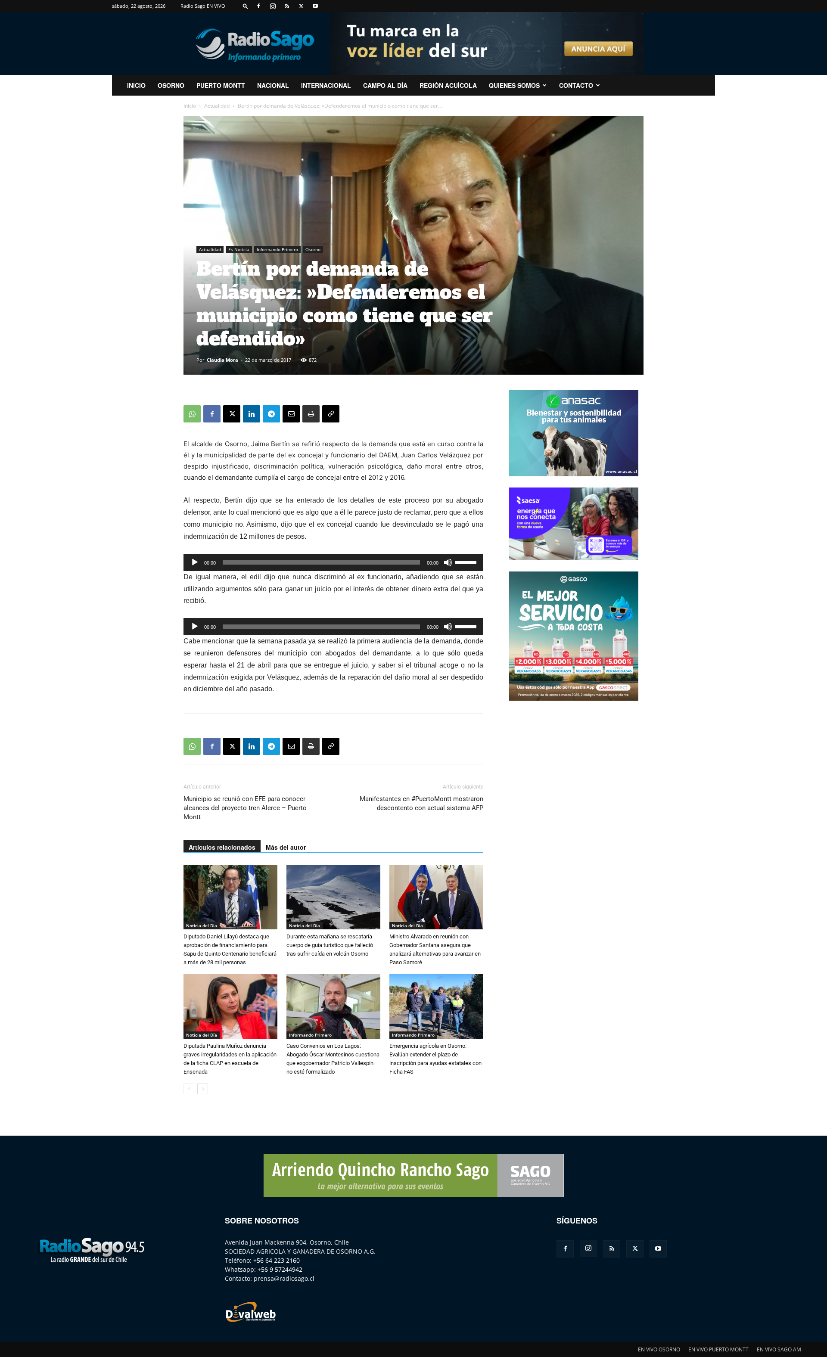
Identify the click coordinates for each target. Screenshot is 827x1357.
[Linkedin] (251, 413)
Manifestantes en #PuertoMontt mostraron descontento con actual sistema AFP (421, 803)
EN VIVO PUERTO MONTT (718, 1349)
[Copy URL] (330, 413)
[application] (333, 562)
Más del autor (286, 847)
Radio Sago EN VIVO (202, 6)
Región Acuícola (448, 85)
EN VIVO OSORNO (659, 1349)
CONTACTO (576, 85)
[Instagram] (272, 6)
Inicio (189, 105)
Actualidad (217, 105)
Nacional (273, 85)
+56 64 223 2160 (276, 1260)
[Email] (291, 413)
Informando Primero (277, 249)
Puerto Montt (220, 85)
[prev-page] (188, 1089)
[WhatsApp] (192, 413)
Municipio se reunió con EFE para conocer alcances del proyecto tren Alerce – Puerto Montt (245, 808)
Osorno (171, 85)
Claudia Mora (222, 360)
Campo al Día (385, 85)
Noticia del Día (201, 925)
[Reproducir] (194, 562)
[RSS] (286, 6)
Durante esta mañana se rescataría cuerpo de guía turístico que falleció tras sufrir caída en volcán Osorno (329, 945)
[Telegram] (271, 413)
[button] (245, 6)
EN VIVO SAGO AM (779, 1349)
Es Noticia (238, 249)
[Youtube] (315, 6)
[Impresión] (311, 413)
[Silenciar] (448, 562)
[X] (301, 6)
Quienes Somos (514, 85)
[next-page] (202, 1089)
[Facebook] (258, 6)
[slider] (467, 561)
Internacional (326, 85)
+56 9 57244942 (280, 1269)
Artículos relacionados (222, 847)
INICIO (136, 85)
